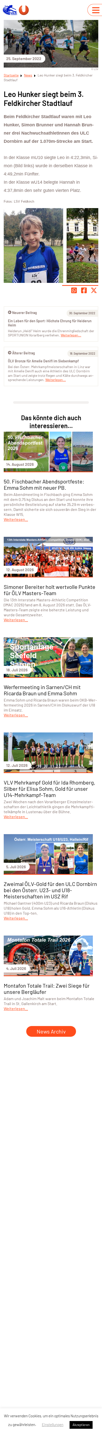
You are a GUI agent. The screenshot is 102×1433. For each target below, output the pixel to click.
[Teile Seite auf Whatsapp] (74, 290)
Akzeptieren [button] (81, 1425)
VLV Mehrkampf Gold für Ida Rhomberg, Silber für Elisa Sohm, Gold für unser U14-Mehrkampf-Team (49, 788)
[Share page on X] (93, 290)
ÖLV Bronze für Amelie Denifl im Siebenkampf (43, 361)
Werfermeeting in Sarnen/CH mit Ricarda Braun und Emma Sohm (42, 690)
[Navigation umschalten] (96, 10)
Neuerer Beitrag (24, 313)
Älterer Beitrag (23, 353)
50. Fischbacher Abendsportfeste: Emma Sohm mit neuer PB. (44, 484)
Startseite (11, 75)
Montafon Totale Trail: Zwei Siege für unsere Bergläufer (47, 988)
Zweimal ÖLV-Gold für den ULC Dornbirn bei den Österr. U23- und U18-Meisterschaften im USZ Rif (50, 889)
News (28, 75)
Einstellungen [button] (52, 1424)
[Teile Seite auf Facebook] (83, 290)
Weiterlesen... (55, 380)
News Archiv (51, 1031)
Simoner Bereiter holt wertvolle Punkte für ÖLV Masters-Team (49, 589)
